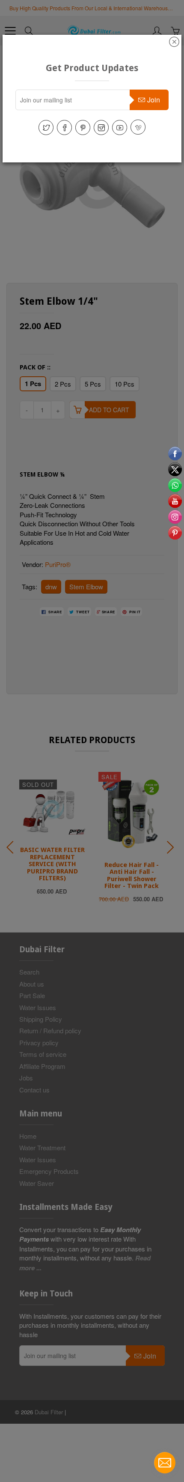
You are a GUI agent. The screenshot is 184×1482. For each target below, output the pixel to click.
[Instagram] (101, 127)
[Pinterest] (82, 127)
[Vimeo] (138, 127)
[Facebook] (64, 127)
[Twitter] (46, 127)
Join (153, 100)
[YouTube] (119, 127)
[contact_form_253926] (164, 1462)
